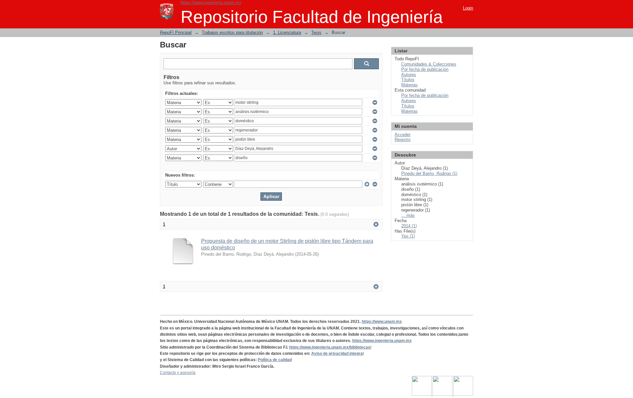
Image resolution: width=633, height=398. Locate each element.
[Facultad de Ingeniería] (443, 394)
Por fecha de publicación (424, 69)
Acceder (402, 134)
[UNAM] (422, 394)
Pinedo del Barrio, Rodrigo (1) (429, 173)
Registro (402, 139)
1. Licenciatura (287, 32)
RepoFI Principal (176, 32)
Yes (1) (408, 236)
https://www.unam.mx (382, 321)
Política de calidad (275, 359)
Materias (409, 84)
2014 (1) (409, 225)
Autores (408, 74)
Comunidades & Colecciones (428, 64)
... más (408, 215)
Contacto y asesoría (178, 372)
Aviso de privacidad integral (337, 353)
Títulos (407, 79)
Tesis (316, 32)
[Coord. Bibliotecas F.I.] (463, 394)
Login (468, 8)
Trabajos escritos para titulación (232, 32)
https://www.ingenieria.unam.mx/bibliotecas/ (330, 347)
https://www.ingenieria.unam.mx (211, 2)
